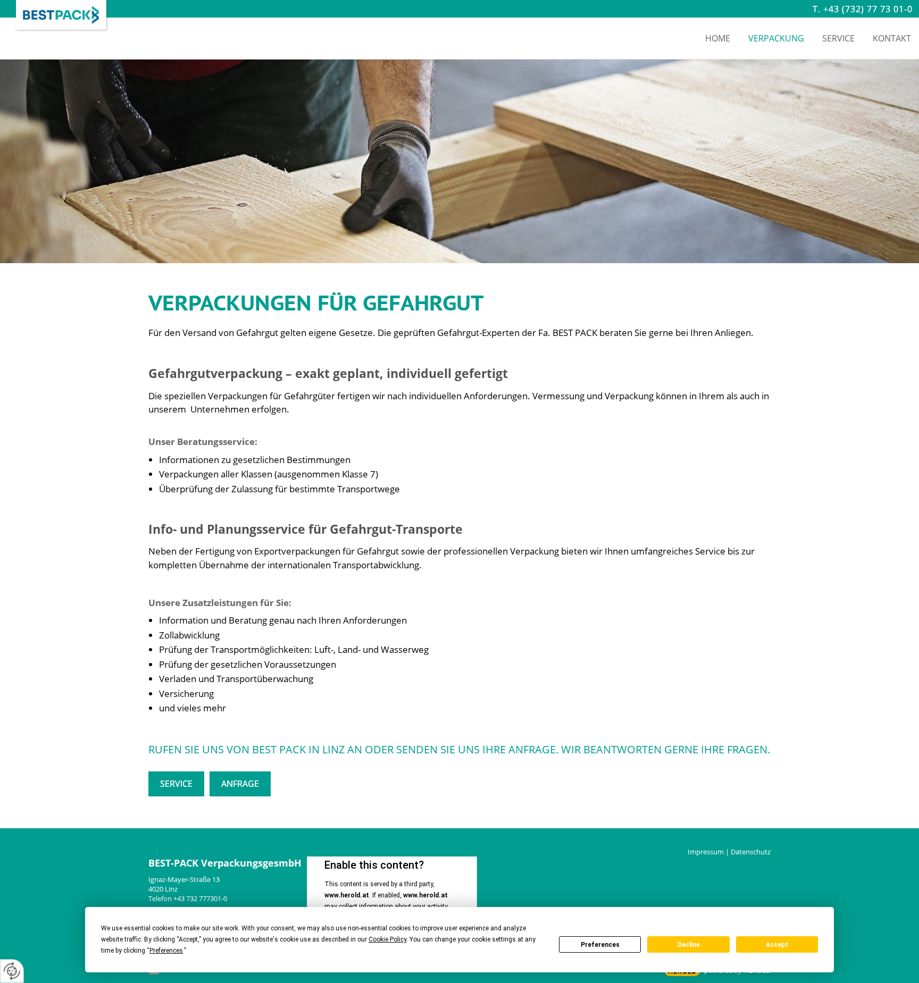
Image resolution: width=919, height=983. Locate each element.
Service (176, 783)
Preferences (600, 944)
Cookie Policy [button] (387, 939)
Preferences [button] (166, 950)
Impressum (706, 851)
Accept (777, 944)
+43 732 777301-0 (200, 898)
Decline (689, 944)
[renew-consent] (12, 971)
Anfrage (240, 783)
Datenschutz (751, 851)
